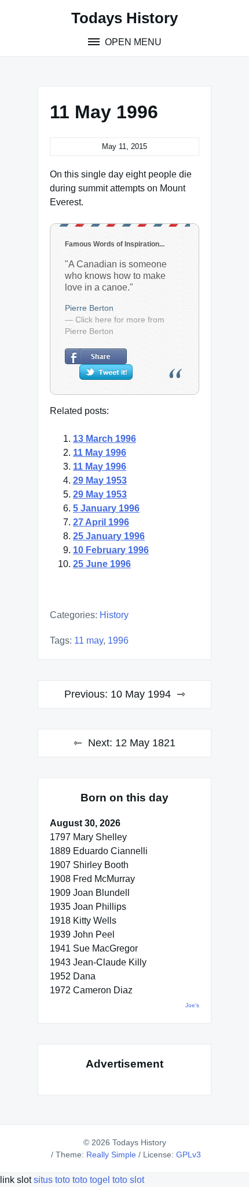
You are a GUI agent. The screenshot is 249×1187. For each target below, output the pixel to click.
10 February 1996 (111, 550)
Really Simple (111, 1154)
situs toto (53, 1180)
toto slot (128, 1180)
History (114, 615)
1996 (118, 640)
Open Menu (132, 42)
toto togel (91, 1180)
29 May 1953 (100, 480)
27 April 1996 (101, 522)
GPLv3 (188, 1154)
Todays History (124, 18)
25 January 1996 (109, 536)
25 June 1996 (102, 564)
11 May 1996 (99, 453)
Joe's (192, 1005)
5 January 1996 (106, 508)
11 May (88, 640)
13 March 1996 (104, 439)
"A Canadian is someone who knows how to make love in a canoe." (116, 275)
